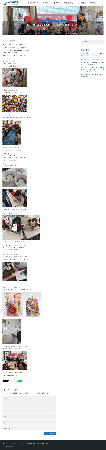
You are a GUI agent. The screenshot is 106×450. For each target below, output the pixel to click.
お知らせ (16, 443)
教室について (7, 443)
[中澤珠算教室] (4, 3)
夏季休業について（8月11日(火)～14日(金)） (93, 75)
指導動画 (31, 443)
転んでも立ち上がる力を (87, 59)
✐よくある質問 (41, 443)
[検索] (83, 42)
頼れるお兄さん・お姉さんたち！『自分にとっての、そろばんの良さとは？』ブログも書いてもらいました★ (92, 69)
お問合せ (50, 443)
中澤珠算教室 (14, 2)
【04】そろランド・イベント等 (49, 21)
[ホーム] (25, 33)
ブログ (63, 21)
